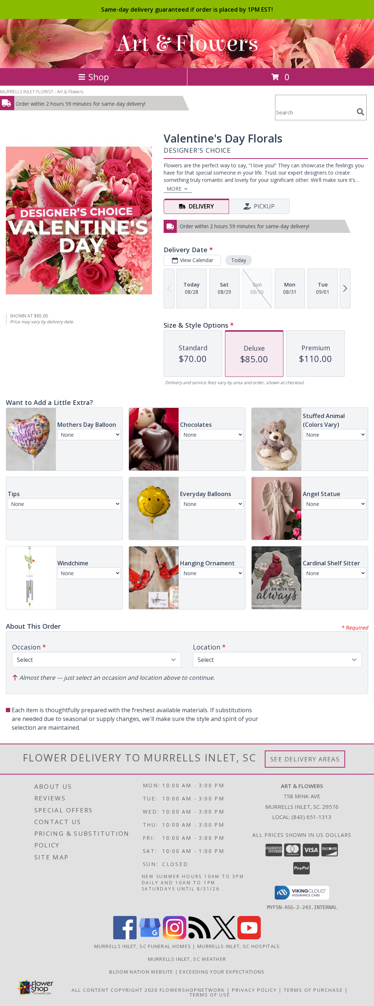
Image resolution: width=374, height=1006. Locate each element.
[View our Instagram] (174, 937)
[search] (360, 112)
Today (238, 260)
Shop (98, 77)
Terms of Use (210, 994)
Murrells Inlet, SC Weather (187, 959)
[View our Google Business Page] (149, 937)
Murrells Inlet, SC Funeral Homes (142, 946)
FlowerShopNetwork (192, 990)
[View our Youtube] (249, 937)
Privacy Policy (254, 990)
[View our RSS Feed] (199, 937)
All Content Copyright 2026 (115, 990)
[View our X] (224, 937)
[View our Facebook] (125, 937)
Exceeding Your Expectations (221, 971)
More (174, 188)
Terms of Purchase (313, 990)
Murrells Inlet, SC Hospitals (238, 946)
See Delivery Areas (305, 759)
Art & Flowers (187, 43)
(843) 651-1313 (311, 816)
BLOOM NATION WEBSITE (142, 971)
